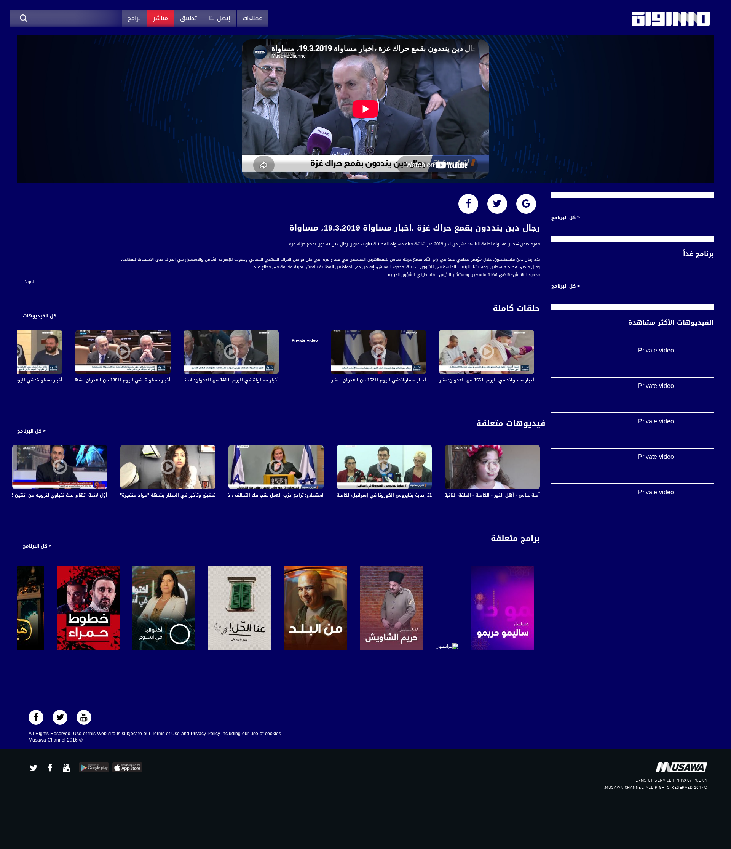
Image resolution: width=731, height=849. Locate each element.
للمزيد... (28, 282)
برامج (134, 18)
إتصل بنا (219, 18)
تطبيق (188, 18)
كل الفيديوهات (39, 316)
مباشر (160, 18)
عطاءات (252, 18)
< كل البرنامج (31, 431)
